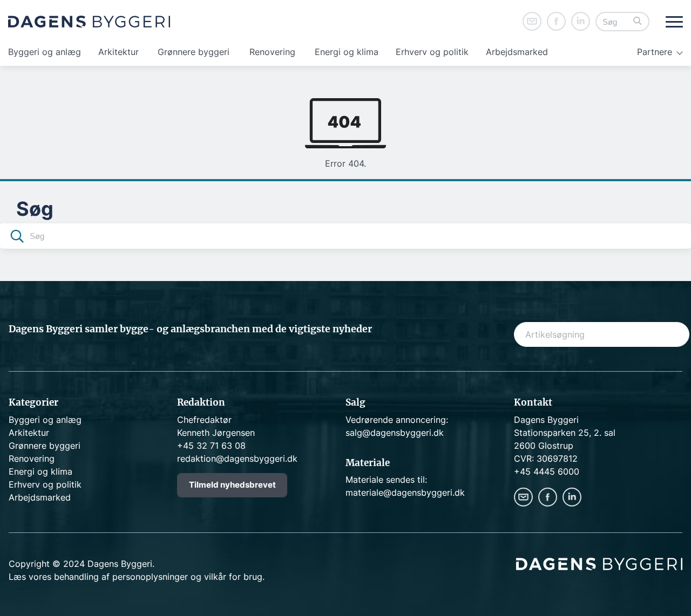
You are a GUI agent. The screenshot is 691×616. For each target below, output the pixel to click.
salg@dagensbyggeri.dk (395, 432)
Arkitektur (118, 51)
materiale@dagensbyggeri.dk (405, 492)
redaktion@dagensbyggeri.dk (237, 458)
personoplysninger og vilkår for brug (187, 576)
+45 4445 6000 (546, 471)
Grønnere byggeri (193, 51)
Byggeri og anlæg (44, 51)
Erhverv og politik (432, 51)
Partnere (654, 51)
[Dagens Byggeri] (89, 21)
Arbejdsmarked (517, 51)
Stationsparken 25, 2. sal (564, 432)
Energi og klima (346, 51)
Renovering (272, 51)
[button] (637, 22)
